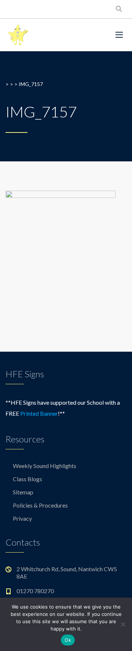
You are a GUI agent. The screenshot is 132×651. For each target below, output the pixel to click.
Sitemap (23, 492)
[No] (122, 624)
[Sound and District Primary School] (55, 35)
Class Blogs (27, 478)
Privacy (22, 518)
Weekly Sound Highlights (44, 465)
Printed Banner (39, 413)
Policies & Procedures (40, 505)
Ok (68, 640)
